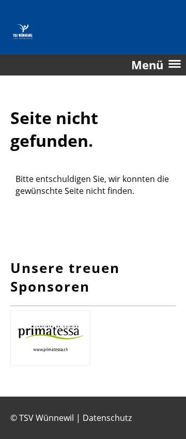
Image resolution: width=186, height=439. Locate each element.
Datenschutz (107, 417)
